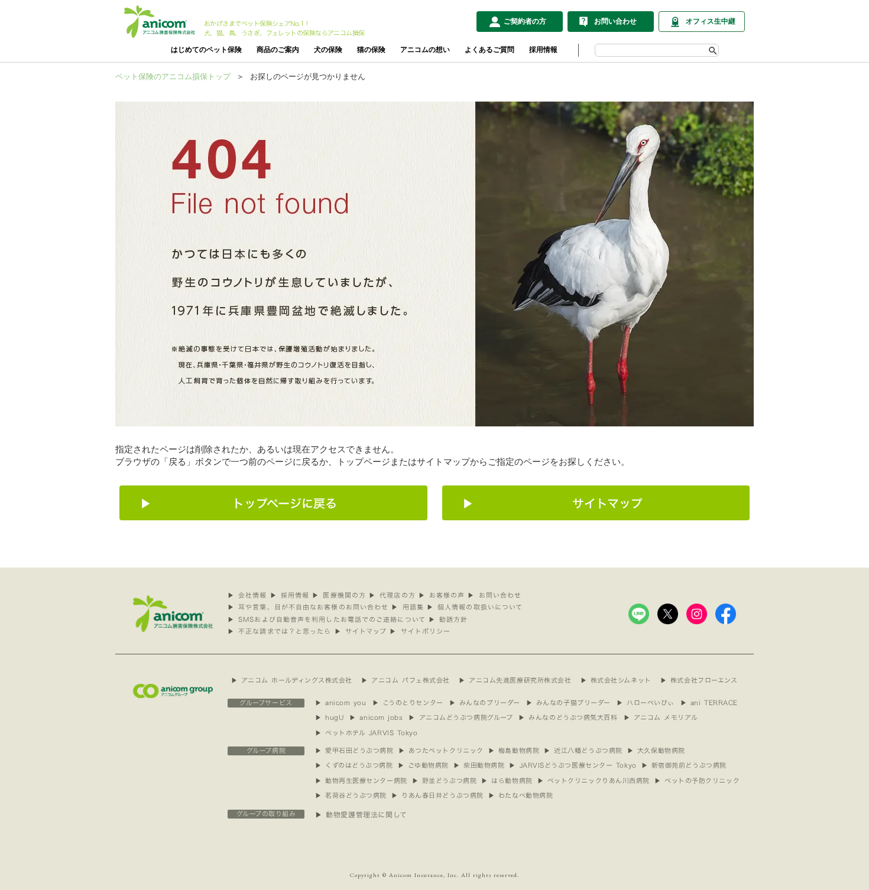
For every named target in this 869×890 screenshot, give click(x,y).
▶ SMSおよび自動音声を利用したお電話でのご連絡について (327, 619)
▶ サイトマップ (361, 631)
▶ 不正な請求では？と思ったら (280, 631)
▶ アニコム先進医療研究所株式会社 (515, 680)
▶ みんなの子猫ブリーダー (568, 703)
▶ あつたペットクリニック (441, 750)
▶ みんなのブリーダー (484, 703)
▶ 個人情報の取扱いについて (475, 607)
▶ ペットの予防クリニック (697, 781)
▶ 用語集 (407, 607)
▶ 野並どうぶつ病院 (444, 781)
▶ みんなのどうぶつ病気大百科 (567, 717)
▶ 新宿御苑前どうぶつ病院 (684, 765)
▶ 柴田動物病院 (478, 765)
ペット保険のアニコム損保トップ (173, 76)
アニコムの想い (425, 49)
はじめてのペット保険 (206, 49)
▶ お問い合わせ (494, 595)
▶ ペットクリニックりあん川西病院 (593, 781)
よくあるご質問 (489, 49)
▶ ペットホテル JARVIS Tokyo (366, 733)
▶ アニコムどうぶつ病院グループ (460, 717)
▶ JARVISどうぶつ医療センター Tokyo (572, 765)
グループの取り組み (266, 814)
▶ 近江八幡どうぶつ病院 (583, 750)
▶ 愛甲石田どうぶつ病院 (354, 750)
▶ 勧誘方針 (448, 619)
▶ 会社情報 (247, 595)
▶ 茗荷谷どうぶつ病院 (351, 795)
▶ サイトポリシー (420, 631)
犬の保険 (328, 49)
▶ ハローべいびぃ (646, 703)
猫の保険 (371, 49)
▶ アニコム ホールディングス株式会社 (291, 680)
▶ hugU (329, 717)
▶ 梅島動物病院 (513, 750)
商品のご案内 (278, 49)
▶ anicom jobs (376, 717)
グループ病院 (266, 750)
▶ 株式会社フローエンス (699, 680)
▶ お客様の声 (442, 595)
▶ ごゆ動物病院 (423, 765)
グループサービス (265, 703)
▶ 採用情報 (290, 595)
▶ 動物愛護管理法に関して (361, 815)
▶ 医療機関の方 (339, 595)
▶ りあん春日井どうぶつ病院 (437, 795)
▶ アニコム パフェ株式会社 (405, 680)
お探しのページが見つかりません (307, 76)
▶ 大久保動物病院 (656, 750)
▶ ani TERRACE (709, 703)
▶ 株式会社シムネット (616, 680)
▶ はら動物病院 (506, 781)
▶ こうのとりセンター (407, 703)
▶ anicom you (341, 703)
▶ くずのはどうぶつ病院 (354, 765)
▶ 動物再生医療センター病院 (361, 781)
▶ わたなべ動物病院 (520, 795)
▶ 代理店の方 (392, 595)
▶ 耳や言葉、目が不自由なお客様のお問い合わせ (308, 607)
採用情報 (543, 49)
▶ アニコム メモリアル (661, 717)
